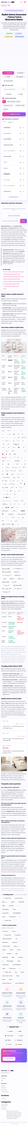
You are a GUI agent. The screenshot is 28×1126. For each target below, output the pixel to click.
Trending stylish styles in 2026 (11, 284)
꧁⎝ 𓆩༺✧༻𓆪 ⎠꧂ (8, 524)
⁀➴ (21, 431)
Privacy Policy (4, 1089)
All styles (6, 109)
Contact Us (3, 1088)
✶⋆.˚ (18, 481)
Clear (21, 94)
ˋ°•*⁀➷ (9, 431)
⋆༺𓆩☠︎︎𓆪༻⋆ (6, 477)
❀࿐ (12, 507)
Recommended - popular (14, 101)
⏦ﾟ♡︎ (3, 461)
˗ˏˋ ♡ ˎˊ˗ (24, 447)
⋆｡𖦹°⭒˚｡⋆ (20, 471)
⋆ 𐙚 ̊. (24, 504)
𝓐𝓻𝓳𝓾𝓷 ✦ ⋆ (14, 582)
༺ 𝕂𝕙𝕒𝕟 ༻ (6, 592)
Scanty (14, 931)
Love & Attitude (4, 1105)
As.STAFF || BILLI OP (7, 983)
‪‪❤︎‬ (7, 474)
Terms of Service (4, 1091)
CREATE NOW (9, 1059)
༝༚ (22, 477)
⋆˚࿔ (23, 441)
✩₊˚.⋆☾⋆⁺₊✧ (20, 474)
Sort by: (4, 121)
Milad (4, 979)
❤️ (3, 454)
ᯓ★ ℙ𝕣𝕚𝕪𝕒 (17, 575)
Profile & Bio (3, 1107)
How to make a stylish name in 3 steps (14, 272)
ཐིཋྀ (2, 514)
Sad (16, 972)
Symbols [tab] (20, 72)
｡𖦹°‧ (8, 444)
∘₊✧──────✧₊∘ (7, 501)
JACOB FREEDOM (17, 913)
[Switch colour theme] (21, 2)
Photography (6, 909)
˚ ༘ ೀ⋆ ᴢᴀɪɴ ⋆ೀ (17, 589)
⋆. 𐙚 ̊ (19, 491)
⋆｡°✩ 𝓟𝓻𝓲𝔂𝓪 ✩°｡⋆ (7, 575)
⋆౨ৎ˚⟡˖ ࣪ (22, 501)
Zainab (13, 902)
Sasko (4, 916)
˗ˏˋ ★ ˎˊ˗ (8, 464)
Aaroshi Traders (19, 898)
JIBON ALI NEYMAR (7, 938)
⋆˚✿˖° (14, 454)
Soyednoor (15, 942)
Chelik (18, 976)
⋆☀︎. (14, 494)
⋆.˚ (2, 451)
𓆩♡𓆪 (18, 477)
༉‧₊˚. (3, 464)
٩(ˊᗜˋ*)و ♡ (5, 511)
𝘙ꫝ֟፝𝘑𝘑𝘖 (4, 905)
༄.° (17, 464)
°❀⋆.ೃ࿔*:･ (4, 457)
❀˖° (11, 491)
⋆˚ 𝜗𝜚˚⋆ (12, 474)
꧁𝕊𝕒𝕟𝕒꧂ (5, 582)
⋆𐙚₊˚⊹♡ (14, 467)
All (4, 101)
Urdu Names (4, 1109)
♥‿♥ (7, 507)
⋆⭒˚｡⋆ (19, 504)
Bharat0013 (5, 942)
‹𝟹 (13, 464)
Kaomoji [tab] (19, 76)
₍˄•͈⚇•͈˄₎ (16, 521)
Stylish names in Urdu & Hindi (11, 286)
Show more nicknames (14, 215)
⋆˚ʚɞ (13, 477)
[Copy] (20, 127)
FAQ (5, 289)
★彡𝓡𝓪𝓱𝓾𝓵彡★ (6, 572)
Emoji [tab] (7, 76)
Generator (4, 5)
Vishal (15, 909)
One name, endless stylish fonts (12, 274)
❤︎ (18, 447)
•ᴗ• (7, 491)
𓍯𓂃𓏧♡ (16, 457)
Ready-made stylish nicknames (12, 279)
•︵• (24, 491)
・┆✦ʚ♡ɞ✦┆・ (10, 514)
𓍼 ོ (7, 521)
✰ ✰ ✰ (16, 501)
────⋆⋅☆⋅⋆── (6, 494)
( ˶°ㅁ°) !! (11, 484)
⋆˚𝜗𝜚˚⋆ (13, 451)
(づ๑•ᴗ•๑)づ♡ (21, 514)
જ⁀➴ (3, 431)
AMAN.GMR (21, 902)
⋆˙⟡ (15, 437)
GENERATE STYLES (15, 114)
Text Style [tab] (8, 72)
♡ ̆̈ (11, 504)
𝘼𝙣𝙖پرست (5, 902)
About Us (3, 1086)
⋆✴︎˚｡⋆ (4, 447)
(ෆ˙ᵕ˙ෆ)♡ (4, 481)
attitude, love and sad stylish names (10, 872)
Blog (9, 5)
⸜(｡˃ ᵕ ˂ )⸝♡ (5, 471)
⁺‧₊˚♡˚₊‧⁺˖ (13, 517)
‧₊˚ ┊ (7, 437)
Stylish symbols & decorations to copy (14, 276)
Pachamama (13, 916)
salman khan (6, 913)
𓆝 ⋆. (7, 517)
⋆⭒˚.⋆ (8, 461)
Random (9, 94)
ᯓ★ (14, 434)
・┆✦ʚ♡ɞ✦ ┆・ (17, 461)
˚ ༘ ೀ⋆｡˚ (8, 467)
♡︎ (14, 504)
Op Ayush (11, 905)
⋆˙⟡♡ (11, 487)
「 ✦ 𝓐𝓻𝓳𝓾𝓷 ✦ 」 (6, 585)
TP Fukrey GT (18, 935)
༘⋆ (22, 457)
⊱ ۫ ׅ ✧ (3, 434)
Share (23, 221)
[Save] (23, 127)
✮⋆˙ (9, 447)
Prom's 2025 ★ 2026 (7, 976)
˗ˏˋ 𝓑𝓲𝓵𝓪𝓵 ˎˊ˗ (5, 579)
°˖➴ (18, 434)
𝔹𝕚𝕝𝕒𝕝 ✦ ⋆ (12, 579)
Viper (17, 953)
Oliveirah (9, 953)
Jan (16, 938)
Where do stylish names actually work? (14, 281)
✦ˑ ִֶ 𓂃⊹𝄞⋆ (21, 517)
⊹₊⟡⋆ (7, 451)
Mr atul (19, 950)
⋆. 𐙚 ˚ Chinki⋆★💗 (7, 898)
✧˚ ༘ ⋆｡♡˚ (12, 481)
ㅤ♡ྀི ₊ (24, 467)
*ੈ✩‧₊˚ (21, 487)
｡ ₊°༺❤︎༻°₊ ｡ (6, 497)
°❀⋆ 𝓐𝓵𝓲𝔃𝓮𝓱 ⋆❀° (6, 589)
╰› (13, 431)
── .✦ (8, 434)
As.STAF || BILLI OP (20, 983)
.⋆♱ (17, 524)
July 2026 (3, 1098)
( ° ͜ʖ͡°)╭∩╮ (5, 504)
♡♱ (3, 521)
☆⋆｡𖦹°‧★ (5, 487)
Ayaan (11, 979)
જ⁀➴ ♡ (23, 437)
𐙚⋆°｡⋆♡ (13, 471)
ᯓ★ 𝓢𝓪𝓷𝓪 (20, 579)
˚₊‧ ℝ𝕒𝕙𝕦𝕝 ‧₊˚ (16, 572)
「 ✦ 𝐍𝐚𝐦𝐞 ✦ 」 (16, 444)
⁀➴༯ (3, 444)
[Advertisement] (14, 54)
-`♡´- (14, 447)
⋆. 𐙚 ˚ (18, 441)
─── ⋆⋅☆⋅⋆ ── (6, 441)
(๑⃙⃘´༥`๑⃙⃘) (22, 511)
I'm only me (5, 931)
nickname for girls (20, 105)
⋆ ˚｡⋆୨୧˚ (4, 484)
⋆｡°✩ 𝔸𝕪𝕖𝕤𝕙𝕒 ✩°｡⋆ (18, 569)
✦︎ (2, 507)
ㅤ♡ (22, 481)
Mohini (23, 972)
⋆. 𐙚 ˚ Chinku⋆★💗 (7, 920)
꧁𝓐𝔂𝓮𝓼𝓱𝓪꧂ (6, 569)
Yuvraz (12, 950)
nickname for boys (8, 105)
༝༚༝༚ (10, 457)
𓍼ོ (3, 491)
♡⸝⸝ (3, 474)
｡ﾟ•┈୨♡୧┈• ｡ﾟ (14, 511)
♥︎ (24, 484)
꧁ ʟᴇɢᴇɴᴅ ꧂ (17, 585)
